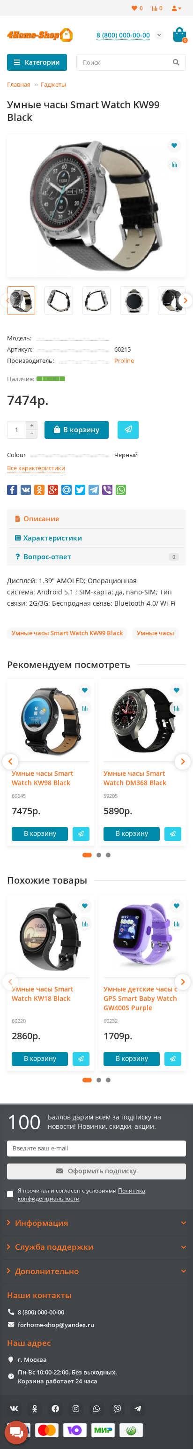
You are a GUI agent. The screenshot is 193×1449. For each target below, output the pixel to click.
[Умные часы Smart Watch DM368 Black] (142, 721)
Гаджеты (53, 84)
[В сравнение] (174, 165)
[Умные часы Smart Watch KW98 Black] (50, 721)
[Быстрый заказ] (128, 430)
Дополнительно (47, 1271)
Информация (41, 1223)
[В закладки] (174, 146)
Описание (41, 519)
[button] (87, 855)
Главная (18, 84)
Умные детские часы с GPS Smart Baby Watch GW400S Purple (141, 998)
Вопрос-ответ (99, 557)
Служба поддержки (54, 1247)
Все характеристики (36, 468)
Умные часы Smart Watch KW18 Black (43, 993)
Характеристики (52, 538)
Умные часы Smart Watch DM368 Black (135, 778)
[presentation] (7, 300)
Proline (124, 360)
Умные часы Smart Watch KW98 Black (43, 778)
